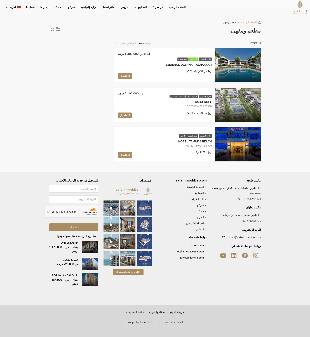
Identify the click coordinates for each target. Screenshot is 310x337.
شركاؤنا (71, 7)
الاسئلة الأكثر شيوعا (194, 223)
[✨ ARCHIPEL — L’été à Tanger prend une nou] (111, 258)
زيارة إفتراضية (88, 7)
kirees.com (197, 245)
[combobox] (126, 43)
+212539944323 (251, 198)
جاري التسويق (205, 59)
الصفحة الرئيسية (177, 7)
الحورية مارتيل (70, 259)
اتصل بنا (30, 7)
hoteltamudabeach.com (190, 251)
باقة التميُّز (193, 59)
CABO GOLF (203, 102)
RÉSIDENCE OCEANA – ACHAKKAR (188, 64)
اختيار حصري (192, 96)
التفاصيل (125, 76)
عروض (124, 7)
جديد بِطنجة (182, 59)
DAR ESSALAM (69, 242)
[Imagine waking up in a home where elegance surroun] (127, 224)
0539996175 (253, 221)
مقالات (57, 7)
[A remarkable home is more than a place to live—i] (127, 258)
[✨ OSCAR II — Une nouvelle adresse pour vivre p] (111, 224)
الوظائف (199, 229)
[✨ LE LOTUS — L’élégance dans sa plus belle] (144, 241)
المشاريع (142, 7)
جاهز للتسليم (192, 136)
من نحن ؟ (157, 7)
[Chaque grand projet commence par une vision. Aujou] (111, 241)
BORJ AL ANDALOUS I (65, 275)
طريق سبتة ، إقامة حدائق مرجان (240, 215)
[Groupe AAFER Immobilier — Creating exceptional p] (127, 208)
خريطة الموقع (177, 312)
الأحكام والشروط (157, 312)
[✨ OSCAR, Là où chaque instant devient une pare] (111, 208)
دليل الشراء (198, 199)
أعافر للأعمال (108, 7)
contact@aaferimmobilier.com (243, 237)
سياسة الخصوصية (135, 312)
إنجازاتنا (44, 7)
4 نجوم (182, 136)
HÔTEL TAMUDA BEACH (195, 141)
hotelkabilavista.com (191, 257)
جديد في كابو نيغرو (177, 96)
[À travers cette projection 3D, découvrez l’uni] (144, 208)
